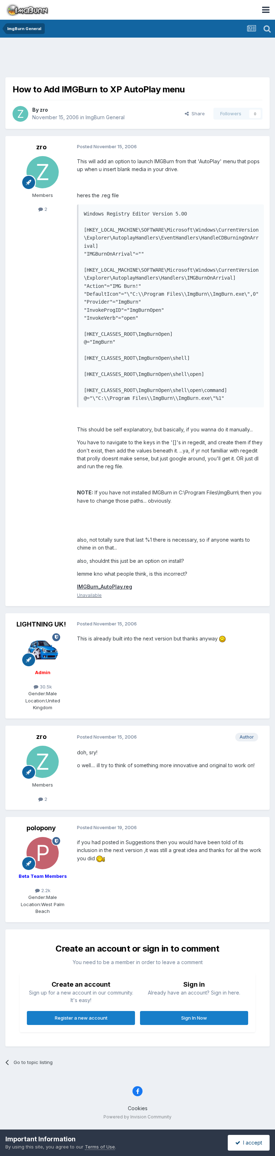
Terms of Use (100, 1147)
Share (197, 113)
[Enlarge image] (222, 638)
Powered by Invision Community (137, 1116)
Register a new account (81, 1018)
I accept (251, 1143)
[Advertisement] (137, 59)
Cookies (138, 1108)
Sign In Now (194, 1018)
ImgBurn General (105, 117)
